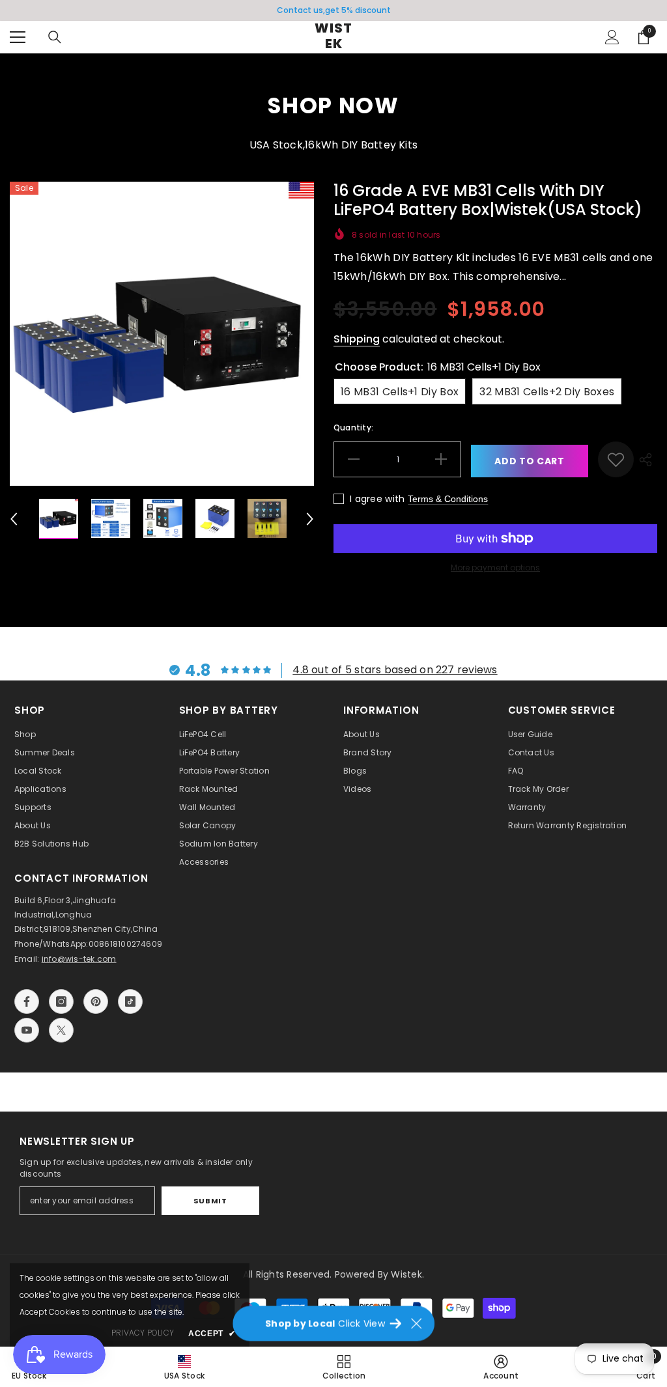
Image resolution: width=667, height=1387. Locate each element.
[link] (616, 459)
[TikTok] (130, 1001)
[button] (13, 519)
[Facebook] (26, 1001)
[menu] (17, 37)
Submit (210, 1201)
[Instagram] (61, 1001)
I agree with (377, 498)
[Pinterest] (95, 1001)
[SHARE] (645, 459)
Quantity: (353, 427)
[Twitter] (61, 1030)
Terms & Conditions (448, 499)
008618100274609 (126, 943)
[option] (333, 10)
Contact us (300, 10)
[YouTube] (26, 1030)
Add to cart (529, 461)
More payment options (495, 567)
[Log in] (612, 37)
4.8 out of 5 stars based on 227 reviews (394, 669)
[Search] (55, 37)
